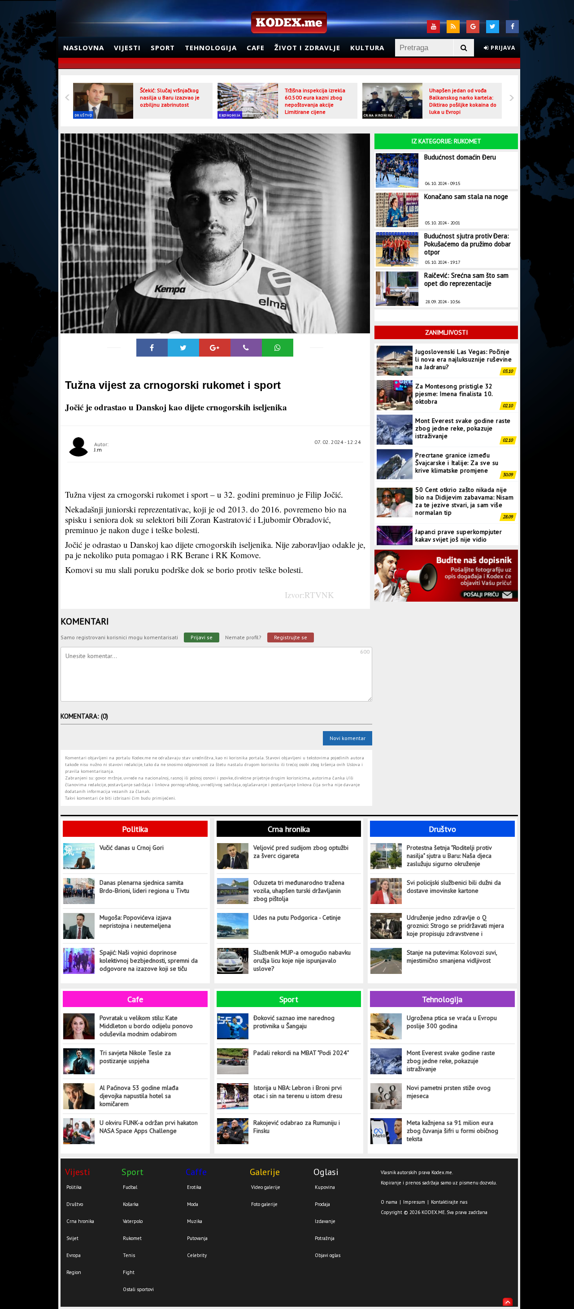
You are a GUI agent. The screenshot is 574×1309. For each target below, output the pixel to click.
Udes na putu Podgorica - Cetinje (297, 917)
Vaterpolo (133, 1221)
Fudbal (130, 1187)
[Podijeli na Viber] (246, 348)
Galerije (265, 1172)
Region (73, 1272)
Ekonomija (230, 115)
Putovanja (197, 1238)
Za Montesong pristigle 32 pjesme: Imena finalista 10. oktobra (454, 393)
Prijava (502, 48)
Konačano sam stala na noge (466, 196)
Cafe (256, 47)
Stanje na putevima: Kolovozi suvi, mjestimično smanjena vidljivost (452, 956)
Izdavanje (325, 1221)
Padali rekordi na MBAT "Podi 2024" (301, 1053)
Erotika (194, 1187)
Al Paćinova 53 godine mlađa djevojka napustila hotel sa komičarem (139, 1096)
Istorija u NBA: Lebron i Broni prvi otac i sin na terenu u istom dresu (297, 1092)
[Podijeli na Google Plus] (214, 348)
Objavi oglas (327, 1255)
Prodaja (322, 1204)
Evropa (73, 1255)
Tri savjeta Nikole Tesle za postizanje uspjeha (135, 1057)
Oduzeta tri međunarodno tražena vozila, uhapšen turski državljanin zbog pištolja (298, 890)
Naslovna (83, 47)
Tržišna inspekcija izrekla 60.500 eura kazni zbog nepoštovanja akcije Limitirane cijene (315, 101)
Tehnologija (211, 47)
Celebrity (197, 1255)
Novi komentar (347, 738)
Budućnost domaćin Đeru (460, 157)
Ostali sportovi (138, 1289)
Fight (129, 1272)
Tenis (129, 1255)
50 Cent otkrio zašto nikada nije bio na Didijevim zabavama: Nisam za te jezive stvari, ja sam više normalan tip (464, 501)
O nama (389, 1202)
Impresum (414, 1202)
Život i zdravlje (307, 47)
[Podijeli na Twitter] (183, 348)
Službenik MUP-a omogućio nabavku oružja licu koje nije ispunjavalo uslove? (302, 960)
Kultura (367, 47)
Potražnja (325, 1238)
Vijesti (127, 47)
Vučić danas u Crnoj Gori (132, 848)
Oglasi (326, 1172)
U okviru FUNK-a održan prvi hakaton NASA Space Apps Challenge (149, 1127)
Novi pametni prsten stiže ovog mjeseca (449, 1092)
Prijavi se (202, 637)
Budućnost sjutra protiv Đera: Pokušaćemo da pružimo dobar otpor (467, 244)
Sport (163, 47)
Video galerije (265, 1187)
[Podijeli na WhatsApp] (277, 348)
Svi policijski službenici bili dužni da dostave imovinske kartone (454, 886)
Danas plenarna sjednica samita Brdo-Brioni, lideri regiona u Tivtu (144, 886)
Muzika (194, 1221)
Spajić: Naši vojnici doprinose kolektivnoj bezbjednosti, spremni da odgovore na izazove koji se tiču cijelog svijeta (149, 960)
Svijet (72, 1238)
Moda (192, 1204)
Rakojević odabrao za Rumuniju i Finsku (296, 1127)
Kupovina (325, 1187)
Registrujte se (290, 637)
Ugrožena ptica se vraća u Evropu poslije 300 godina (452, 1022)
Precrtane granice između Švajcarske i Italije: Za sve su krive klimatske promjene (457, 462)
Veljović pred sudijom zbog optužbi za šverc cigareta (300, 852)
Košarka (131, 1204)
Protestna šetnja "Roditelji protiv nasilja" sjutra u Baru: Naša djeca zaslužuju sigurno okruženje (449, 856)
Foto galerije (264, 1204)
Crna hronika (378, 115)
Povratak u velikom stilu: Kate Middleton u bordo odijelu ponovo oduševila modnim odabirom (146, 1026)
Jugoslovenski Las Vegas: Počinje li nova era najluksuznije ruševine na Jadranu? (463, 359)
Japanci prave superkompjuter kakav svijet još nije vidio (458, 535)
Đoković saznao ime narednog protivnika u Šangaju (294, 1022)
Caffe (196, 1172)
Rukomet (132, 1238)
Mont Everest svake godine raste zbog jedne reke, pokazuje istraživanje (463, 428)
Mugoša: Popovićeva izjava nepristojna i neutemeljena (135, 921)
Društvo (83, 115)
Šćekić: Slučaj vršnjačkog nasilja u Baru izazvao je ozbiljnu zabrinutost (170, 97)
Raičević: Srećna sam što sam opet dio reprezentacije (466, 279)
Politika (135, 829)
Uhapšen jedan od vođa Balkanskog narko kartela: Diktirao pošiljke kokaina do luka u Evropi (462, 101)
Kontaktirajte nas (449, 1202)
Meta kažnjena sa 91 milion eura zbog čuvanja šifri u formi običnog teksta (452, 1131)
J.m (98, 449)
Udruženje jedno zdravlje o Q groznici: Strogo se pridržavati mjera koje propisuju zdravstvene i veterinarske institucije (455, 925)
